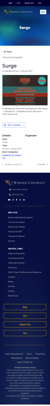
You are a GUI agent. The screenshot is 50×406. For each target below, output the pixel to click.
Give (39, 3)
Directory (12, 267)
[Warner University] (18, 11)
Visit (18, 3)
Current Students (16, 222)
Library (11, 291)
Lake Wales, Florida (19, 189)
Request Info (29, 3)
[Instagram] (13, 200)
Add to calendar (14, 125)
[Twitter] (20, 200)
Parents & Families (16, 227)
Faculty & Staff (15, 231)
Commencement (16, 258)
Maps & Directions (16, 253)
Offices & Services (16, 263)
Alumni (11, 241)
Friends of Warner (16, 236)
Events (11, 286)
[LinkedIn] (24, 200)
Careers (11, 277)
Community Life (8, 155)
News (10, 282)
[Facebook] (16, 200)
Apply (10, 3)
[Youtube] (9, 200)
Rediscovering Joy (13, 164)
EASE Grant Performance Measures (24, 272)
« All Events (7, 51)
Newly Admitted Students (20, 217)
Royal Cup (13, 296)
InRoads (41, 164)
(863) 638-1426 (17, 195)
